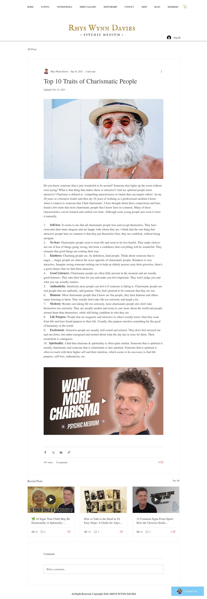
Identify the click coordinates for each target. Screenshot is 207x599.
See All (176, 480)
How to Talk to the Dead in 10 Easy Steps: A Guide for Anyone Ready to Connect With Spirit (103, 521)
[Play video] (103, 401)
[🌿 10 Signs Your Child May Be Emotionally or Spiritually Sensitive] (51, 500)
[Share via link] (69, 452)
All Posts (31, 49)
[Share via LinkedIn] (61, 452)
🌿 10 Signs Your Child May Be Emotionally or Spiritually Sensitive (51, 521)
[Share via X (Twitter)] (53, 452)
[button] (185, 6)
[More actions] (161, 71)
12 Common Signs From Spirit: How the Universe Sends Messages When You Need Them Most (155, 521)
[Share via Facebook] (45, 452)
